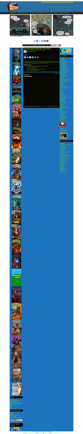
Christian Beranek (42, 61)
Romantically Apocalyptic (64, 107)
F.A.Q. (36, 12)
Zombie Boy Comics (63, 133)
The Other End (62, 102)
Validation (11, 413)
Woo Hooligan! (62, 131)
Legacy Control (62, 96)
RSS (53, 433)
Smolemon (62, 166)
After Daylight (62, 143)
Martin (32, 51)
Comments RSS (56, 73)
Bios (15, 12)
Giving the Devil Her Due (64, 87)
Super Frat (12, 399)
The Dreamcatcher (63, 118)
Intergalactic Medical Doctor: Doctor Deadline (36, 69)
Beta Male (61, 61)
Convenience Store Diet (64, 70)
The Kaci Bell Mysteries (64, 156)
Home (11, 12)
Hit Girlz (61, 90)
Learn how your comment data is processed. (49, 106)
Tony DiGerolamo (41, 63)
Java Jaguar (62, 91)
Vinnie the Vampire (63, 127)
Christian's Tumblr (13, 417)
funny (29, 62)
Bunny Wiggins (62, 63)
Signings (61, 12)
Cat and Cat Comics (63, 65)
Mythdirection (62, 100)
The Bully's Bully (63, 146)
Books (67, 12)
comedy (46, 61)
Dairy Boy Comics (63, 73)
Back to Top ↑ (56, 433)
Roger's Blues (62, 164)
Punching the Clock (63, 161)
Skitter (61, 109)
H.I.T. (61, 88)
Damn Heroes (62, 74)
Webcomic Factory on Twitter (15, 403)
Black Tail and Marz (63, 62)
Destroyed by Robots (63, 75)
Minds (11, 408)
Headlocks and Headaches (65, 152)
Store (51, 12)
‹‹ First (24, 45)
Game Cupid (62, 83)
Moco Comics (62, 157)
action (28, 61)
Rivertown (61, 163)
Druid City (61, 78)
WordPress (41, 433)
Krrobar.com (62, 94)
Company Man (62, 69)
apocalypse (34, 61)
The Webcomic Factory (13, 6)
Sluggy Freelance (63, 111)
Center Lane (62, 66)
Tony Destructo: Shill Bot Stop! (33, 70)
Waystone (61, 128)
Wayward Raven (63, 129)
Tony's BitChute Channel (14, 401)
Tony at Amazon (20, 402)
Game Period (62, 85)
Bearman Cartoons (63, 60)
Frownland (62, 81)
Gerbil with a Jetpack (63, 86)
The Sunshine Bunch (63, 169)
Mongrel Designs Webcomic (65, 158)
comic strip (50, 61)
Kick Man (61, 93)
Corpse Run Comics (63, 71)
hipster (32, 62)
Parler (11, 406)
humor (34, 62)
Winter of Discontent (13, 416)
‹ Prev (28, 45)
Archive (32, 12)
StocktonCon (62, 114)
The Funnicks (12, 414)
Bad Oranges (62, 59)
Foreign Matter (62, 150)
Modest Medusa (63, 99)
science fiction (56, 62)
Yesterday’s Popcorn (63, 132)
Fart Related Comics (13, 412)
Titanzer (61, 170)
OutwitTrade (62, 104)
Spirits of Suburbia (63, 113)
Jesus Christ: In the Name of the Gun (66, 155)
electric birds (55, 61)
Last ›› (48, 45)
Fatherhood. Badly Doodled (65, 80)
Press (47, 12)
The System (62, 119)
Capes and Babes (63, 64)
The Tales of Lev (63, 120)
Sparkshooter (62, 112)
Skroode (61, 110)
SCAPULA (62, 108)
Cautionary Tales (63, 147)
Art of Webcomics (63, 58)
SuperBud (61, 115)
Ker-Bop (61, 92)
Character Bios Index (23, 12)
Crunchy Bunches (63, 72)
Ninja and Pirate (63, 101)
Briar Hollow (62, 145)
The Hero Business (63, 89)
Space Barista (62, 168)
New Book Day (62, 159)
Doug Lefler (62, 77)
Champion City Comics (64, 67)
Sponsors (42, 12)
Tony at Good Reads (13, 402)
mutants (40, 62)
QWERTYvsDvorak (63, 106)
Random (40, 45)
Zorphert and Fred (63, 171)
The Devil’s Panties (63, 117)
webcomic (46, 63)
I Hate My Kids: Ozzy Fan (32, 67)
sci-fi (52, 62)
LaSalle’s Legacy (63, 95)
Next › (44, 45)
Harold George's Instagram (14, 415)
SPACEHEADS (62, 167)
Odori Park (62, 160)
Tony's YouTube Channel (14, 400)
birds (37, 61)
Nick (34, 51)
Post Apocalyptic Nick (33, 50)
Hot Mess (61, 153)
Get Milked (62, 151)
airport (30, 61)
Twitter (11, 405)
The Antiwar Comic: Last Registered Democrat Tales (37, 66)
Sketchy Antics (62, 165)
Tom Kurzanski (34, 63)
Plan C (61, 105)
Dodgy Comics (62, 76)
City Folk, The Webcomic (64, 68)
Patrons (56, 12)
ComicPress (46, 433)
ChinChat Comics (63, 148)
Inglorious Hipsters (63, 154)
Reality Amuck (62, 162)
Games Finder (62, 84)
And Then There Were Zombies (65, 144)
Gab (10, 407)
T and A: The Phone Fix (31, 68)
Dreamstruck (62, 149)
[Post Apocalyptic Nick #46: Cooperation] (41, 36)
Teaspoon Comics (63, 116)
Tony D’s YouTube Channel (44, 431)
